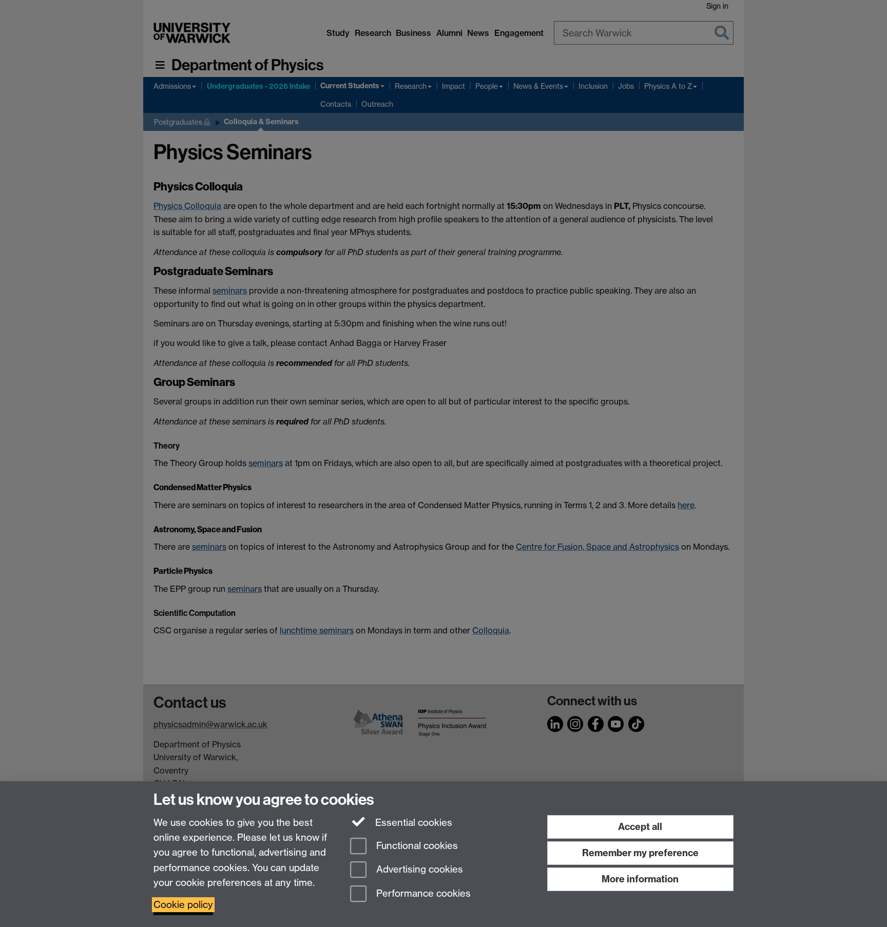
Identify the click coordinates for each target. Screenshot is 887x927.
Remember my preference (640, 853)
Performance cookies (422, 894)
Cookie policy (183, 905)
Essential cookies (412, 822)
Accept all (640, 827)
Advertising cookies (418, 870)
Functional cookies (416, 846)
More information (640, 879)
